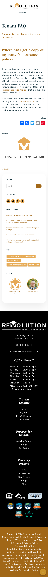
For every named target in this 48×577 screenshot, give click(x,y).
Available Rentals (24, 441)
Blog (24, 484)
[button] (8, 201)
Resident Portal (26, 101)
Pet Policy (24, 448)
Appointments (13, 260)
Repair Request (24, 416)
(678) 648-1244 (24, 345)
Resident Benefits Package (15, 90)
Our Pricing (24, 477)
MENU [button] (24, 12)
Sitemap (17, 543)
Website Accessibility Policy (24, 570)
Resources (24, 419)
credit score (34, 265)
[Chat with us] (43, 572)
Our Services (24, 473)
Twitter (33, 123)
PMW (39, 540)
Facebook (27, 123)
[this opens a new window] (9, 495)
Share (22, 123)
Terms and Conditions (25, 546)
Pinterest (43, 123)
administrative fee (15, 256)
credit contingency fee (17, 265)
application (29, 256)
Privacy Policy (31, 543)
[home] (24, 6)
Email (38, 123)
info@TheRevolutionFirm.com (24, 351)
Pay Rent (23, 412)
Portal (24, 409)
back (6, 169)
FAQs (24, 444)
